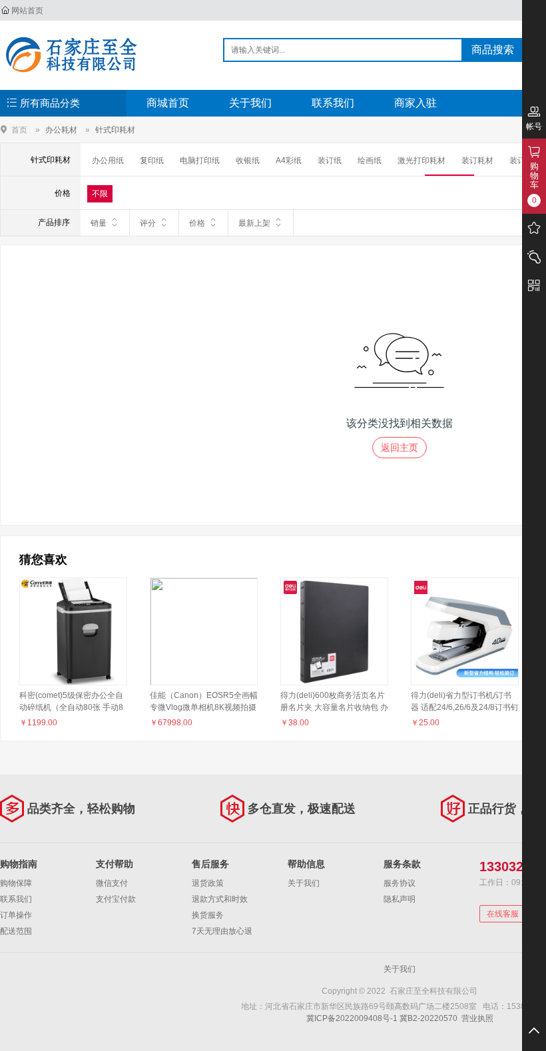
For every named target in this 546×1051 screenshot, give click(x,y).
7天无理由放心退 (222, 931)
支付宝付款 (116, 899)
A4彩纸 (289, 160)
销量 (99, 223)
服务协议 (399, 883)
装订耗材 (477, 160)
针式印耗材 (115, 130)
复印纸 (152, 160)
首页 (19, 129)
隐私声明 (399, 899)
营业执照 (477, 1018)
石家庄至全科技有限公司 (71, 55)
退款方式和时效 (220, 899)
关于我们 (250, 103)
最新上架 (254, 223)
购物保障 (16, 883)
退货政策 (208, 883)
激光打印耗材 (421, 160)
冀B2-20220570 (428, 1018)
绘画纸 (370, 160)
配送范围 (16, 931)
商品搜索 (492, 49)
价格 (197, 223)
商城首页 (167, 103)
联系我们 (333, 103)
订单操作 (16, 915)
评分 (148, 223)
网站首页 (27, 10)
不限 (100, 193)
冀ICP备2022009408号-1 (352, 1018)
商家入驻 (415, 103)
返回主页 (399, 447)
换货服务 (208, 915)
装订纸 (330, 160)
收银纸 (248, 160)
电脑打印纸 (200, 160)
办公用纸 (108, 160)
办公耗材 (61, 130)
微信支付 (112, 883)
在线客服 (503, 913)
